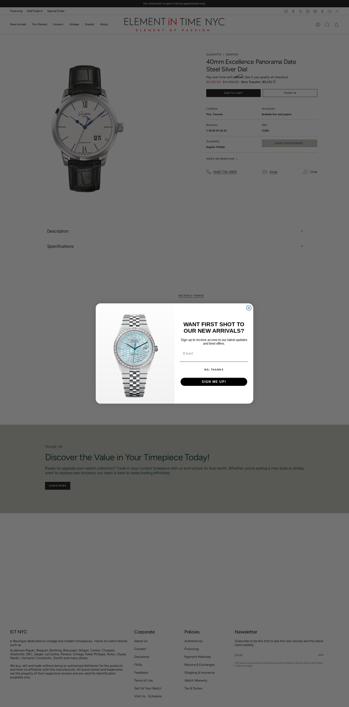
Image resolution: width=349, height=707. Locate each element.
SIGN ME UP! (214, 381)
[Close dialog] (248, 307)
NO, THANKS (214, 369)
